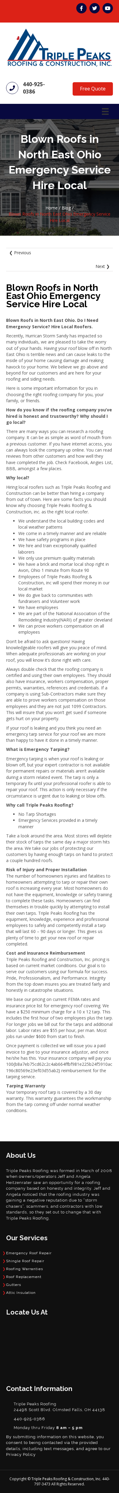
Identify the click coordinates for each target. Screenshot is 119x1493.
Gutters (13, 1285)
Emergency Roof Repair (29, 1253)
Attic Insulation (21, 1293)
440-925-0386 (34, 88)
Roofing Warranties (24, 1269)
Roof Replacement (23, 1277)
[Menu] (105, 111)
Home (51, 208)
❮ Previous (20, 252)
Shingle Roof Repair (25, 1261)
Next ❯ (103, 266)
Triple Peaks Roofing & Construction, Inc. (66, 1478)
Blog (66, 208)
